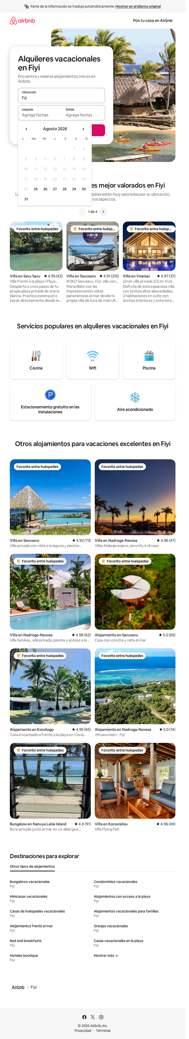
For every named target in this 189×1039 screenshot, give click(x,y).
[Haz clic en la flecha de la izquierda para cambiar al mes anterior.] (26, 129)
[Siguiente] (103, 212)
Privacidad (83, 1030)
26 (45, 189)
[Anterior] (82, 212)
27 (55, 189)
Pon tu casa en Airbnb (153, 20)
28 (64, 189)
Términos (103, 1030)
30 (84, 189)
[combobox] (61, 98)
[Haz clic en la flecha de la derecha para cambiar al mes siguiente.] (83, 129)
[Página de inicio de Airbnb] (22, 20)
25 (36, 189)
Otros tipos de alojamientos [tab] (32, 866)
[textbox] (40, 115)
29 (74, 189)
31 (26, 199)
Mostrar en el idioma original (138, 6)
